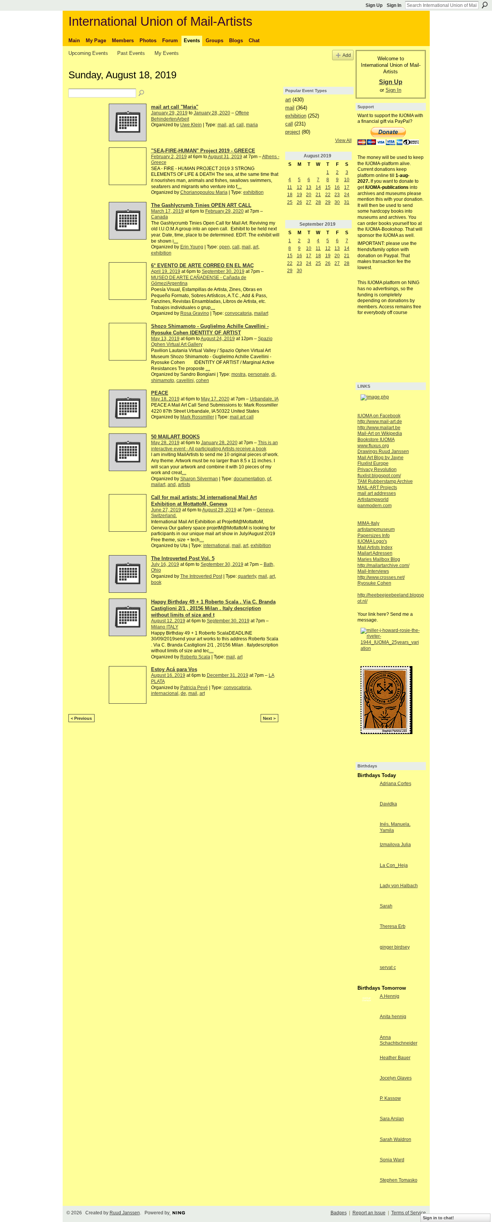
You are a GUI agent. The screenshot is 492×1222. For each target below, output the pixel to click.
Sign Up (374, 5)
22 (328, 194)
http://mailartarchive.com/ (383, 565)
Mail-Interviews (373, 571)
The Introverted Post (201, 576)
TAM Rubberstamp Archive (385, 481)
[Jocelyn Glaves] (366, 1084)
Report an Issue (369, 1212)
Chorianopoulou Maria (204, 192)
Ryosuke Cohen (374, 583)
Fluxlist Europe (373, 463)
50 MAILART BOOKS (175, 437)
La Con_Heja (394, 865)
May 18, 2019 (165, 399)
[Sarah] (366, 912)
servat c (388, 967)
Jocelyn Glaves (396, 1078)
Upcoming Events (88, 53)
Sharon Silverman (199, 478)
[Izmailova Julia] (366, 851)
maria (252, 124)
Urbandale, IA (264, 399)
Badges (339, 1212)
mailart (261, 313)
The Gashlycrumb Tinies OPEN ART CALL (201, 205)
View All (343, 140)
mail (222, 124)
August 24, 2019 (218, 338)
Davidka (388, 804)
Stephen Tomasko (398, 1180)
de (183, 693)
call (240, 124)
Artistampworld (373, 499)
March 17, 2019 (167, 211)
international (216, 545)
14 (318, 187)
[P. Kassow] (366, 1105)
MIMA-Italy (368, 523)
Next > (269, 718)
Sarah (386, 906)
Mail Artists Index (374, 547)
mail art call (242, 417)
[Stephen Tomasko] (366, 1186)
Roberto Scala (195, 657)
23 (337, 194)
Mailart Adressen (374, 553)
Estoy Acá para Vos (174, 669)
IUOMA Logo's (372, 541)
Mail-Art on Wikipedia (379, 433)
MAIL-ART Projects (377, 487)
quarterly (247, 576)
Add (346, 55)
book (156, 582)
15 (328, 187)
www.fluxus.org (373, 445)
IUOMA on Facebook (379, 415)
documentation (249, 478)
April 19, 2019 (165, 271)
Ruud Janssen (125, 1212)
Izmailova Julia (395, 844)
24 (346, 194)
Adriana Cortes (395, 783)
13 (308, 187)
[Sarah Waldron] (366, 1146)
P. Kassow (390, 1098)
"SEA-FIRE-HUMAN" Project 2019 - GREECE (203, 151)
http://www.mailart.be (379, 427)
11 (289, 187)
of (269, 478)
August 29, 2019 (219, 510)
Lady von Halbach (399, 885)
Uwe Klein (191, 124)
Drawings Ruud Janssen (383, 451)
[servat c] (366, 974)
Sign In (394, 5)
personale (258, 374)
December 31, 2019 (227, 675)
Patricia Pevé (194, 687)
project (292, 132)
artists (184, 484)
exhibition (253, 192)
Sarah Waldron (395, 1139)
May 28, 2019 (165, 442)
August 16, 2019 (168, 675)
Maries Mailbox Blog (378, 559)
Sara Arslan (392, 1118)
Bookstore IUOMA (376, 439)
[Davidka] (366, 810)
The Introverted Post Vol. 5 (182, 558)
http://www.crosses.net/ (381, 577)
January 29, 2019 (169, 113)
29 (328, 202)
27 (308, 202)
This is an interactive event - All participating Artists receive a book (214, 445)
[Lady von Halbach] (366, 892)
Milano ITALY (164, 627)
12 (299, 187)
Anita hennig (393, 1016)
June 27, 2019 (166, 510)
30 (337, 202)
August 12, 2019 (168, 620)
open (224, 247)
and (172, 484)
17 (346, 187)
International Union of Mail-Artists (160, 21)
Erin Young (191, 247)
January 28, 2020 (212, 113)
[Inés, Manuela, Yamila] (366, 831)
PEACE (159, 393)
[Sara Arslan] (366, 1125)
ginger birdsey (395, 947)
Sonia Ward (392, 1159)
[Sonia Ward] (366, 1166)
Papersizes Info (373, 535)
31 (346, 202)
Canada (159, 217)
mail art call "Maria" (174, 107)
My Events (167, 53)
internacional (164, 693)
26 (299, 202)
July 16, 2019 (165, 564)
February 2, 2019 (169, 156)
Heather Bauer (395, 1057)
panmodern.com (374, 505)
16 (337, 187)
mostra (238, 374)
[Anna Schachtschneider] (366, 1044)
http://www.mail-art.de (379, 421)
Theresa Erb (393, 926)
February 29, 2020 (224, 211)
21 (318, 194)
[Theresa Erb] (366, 933)
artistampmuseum (376, 529)
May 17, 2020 (215, 399)
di (273, 374)
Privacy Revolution (377, 469)
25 (290, 202)
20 (308, 194)
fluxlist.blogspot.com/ (379, 475)
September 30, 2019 (223, 271)
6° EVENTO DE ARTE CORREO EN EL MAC (202, 265)
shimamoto (162, 380)
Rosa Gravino (194, 313)
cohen (202, 380)
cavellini (185, 380)
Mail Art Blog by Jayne (380, 457)
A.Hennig (389, 996)
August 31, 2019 (225, 156)
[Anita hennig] (366, 1023)
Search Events (141, 93)
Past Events (131, 53)
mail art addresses (376, 493)
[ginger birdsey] (366, 953)
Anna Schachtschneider (398, 1040)
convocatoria (238, 313)
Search (485, 5)
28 (318, 202)
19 (299, 194)
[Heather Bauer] (366, 1064)
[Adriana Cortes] (366, 790)
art (231, 124)
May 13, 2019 (165, 338)
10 (346, 179)
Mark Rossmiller (197, 417)
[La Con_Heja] (366, 872)
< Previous (81, 718)
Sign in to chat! (438, 1217)
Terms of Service (408, 1212)
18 (290, 194)
